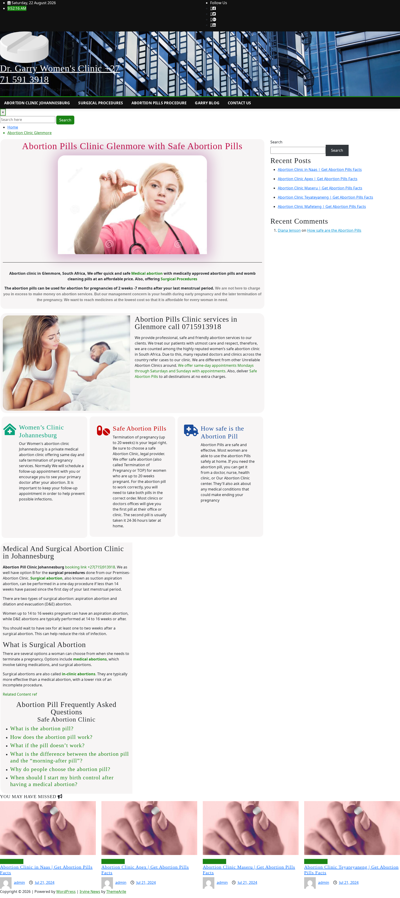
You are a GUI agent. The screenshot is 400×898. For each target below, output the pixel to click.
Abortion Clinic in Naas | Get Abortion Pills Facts (320, 169)
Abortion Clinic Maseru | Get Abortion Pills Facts (320, 188)
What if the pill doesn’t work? (47, 745)
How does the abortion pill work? (51, 737)
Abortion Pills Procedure (159, 102)
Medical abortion (147, 273)
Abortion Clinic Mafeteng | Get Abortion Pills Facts (322, 206)
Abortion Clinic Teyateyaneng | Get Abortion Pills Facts (325, 197)
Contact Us (239, 102)
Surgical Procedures (100, 102)
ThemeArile (116, 891)
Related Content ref (20, 694)
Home (12, 127)
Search (65, 120)
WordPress (66, 891)
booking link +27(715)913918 (90, 567)
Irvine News (90, 891)
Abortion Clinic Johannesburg (37, 102)
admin (19, 882)
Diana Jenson (289, 230)
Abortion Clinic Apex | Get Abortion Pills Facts (317, 178)
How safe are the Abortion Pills (334, 230)
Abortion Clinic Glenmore (29, 132)
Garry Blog (207, 102)
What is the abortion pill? (42, 728)
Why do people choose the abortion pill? (60, 769)
